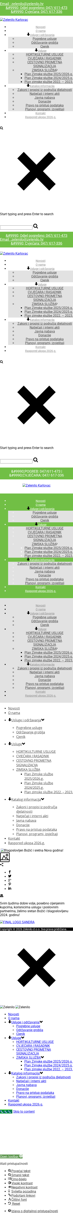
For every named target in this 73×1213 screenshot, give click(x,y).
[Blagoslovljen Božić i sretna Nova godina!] (0, 850)
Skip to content (24, 1111)
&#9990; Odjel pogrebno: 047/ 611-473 (36, 8)
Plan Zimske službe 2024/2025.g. (49, 78)
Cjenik (44, 280)
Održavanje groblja (44, 43)
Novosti (40, 260)
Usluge (42, 50)
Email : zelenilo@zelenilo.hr (22, 4)
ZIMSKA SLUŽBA (44, 70)
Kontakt (40, 347)
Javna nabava (44, 98)
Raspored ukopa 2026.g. (40, 117)
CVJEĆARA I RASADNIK (44, 58)
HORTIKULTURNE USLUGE (44, 54)
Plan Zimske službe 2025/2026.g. (49, 74)
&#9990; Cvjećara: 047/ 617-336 (36, 11)
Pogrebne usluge (45, 39)
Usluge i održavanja (42, 35)
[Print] (1, 896)
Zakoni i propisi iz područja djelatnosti (44, 90)
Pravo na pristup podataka (45, 105)
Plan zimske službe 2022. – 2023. (49, 316)
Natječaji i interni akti (45, 94)
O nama (41, 264)
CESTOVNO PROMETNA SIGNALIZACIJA (44, 64)
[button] (11, 1156)
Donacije (44, 101)
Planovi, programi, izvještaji (44, 343)
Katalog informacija (42, 86)
